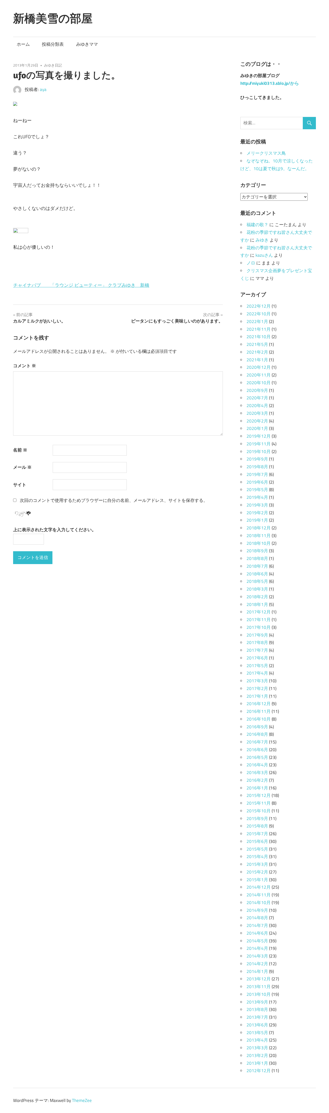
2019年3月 (257, 505)
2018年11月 (258, 535)
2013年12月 (258, 979)
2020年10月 (258, 382)
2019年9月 (257, 459)
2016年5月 (257, 757)
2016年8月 (257, 734)
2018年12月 (258, 528)
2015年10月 (258, 810)
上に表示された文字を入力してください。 (54, 529)
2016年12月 (258, 703)
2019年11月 (258, 443)
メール (22, 467)
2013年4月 (257, 1040)
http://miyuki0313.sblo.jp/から (269, 83)
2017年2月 (257, 688)
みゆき (262, 240)
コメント (24, 365)
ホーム (23, 44)
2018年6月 (257, 574)
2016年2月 (257, 780)
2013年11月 (258, 986)
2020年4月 (257, 405)
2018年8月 (257, 558)
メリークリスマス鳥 (266, 153)
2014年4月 (257, 948)
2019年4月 (257, 497)
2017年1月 (257, 696)
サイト (19, 484)
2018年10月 (258, 543)
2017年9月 (257, 635)
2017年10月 (258, 627)
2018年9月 (257, 550)
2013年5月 (257, 1032)
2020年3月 (257, 413)
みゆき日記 (53, 65)
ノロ (250, 263)
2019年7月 (257, 474)
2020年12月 (258, 367)
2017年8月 (257, 642)
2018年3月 (257, 589)
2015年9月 (257, 818)
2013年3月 (257, 1047)
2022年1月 (257, 321)
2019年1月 (257, 520)
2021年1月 (257, 359)
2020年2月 (257, 421)
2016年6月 (257, 749)
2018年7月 (257, 566)
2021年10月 (258, 336)
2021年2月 (257, 352)
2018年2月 (257, 596)
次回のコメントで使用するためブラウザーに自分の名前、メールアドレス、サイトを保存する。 (114, 500)
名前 (20, 450)
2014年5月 (257, 940)
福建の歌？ (257, 224)
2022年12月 (258, 306)
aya (43, 89)
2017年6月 (257, 658)
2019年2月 (257, 512)
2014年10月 (258, 902)
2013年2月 (257, 1055)
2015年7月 (257, 833)
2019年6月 (257, 482)
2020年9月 (257, 390)
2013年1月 (257, 1063)
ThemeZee (82, 1100)
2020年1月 (257, 428)
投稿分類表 (53, 44)
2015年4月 (257, 856)
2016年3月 (257, 772)
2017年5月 (257, 665)
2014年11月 (258, 894)
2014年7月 (257, 925)
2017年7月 (257, 650)
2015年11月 (258, 803)
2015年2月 (257, 872)
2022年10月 (258, 313)
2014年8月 (257, 917)
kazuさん (264, 255)
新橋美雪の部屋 (53, 18)
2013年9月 (257, 1002)
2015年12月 (258, 795)
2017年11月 (258, 619)
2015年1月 (257, 879)
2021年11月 (258, 329)
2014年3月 (257, 956)
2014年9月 (257, 910)
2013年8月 (257, 1009)
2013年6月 (257, 1025)
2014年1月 (257, 971)
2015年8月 (257, 826)
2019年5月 (257, 489)
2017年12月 (258, 612)
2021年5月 (257, 344)
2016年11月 (258, 711)
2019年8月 (257, 466)
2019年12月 (258, 436)
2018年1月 (257, 604)
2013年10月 (258, 994)
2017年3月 (257, 680)
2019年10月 (258, 451)
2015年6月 (257, 841)
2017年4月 (257, 673)
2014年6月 (257, 933)
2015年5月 (257, 849)
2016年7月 (257, 742)
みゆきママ (87, 44)
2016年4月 (257, 764)
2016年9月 (257, 726)
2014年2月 (257, 963)
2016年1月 (257, 788)
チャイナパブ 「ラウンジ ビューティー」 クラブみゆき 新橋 (81, 285)
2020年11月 (258, 375)
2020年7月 (257, 397)
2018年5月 (257, 581)
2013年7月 (257, 1017)
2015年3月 (257, 864)
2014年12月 (258, 887)
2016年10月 (258, 719)
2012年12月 (258, 1070)
